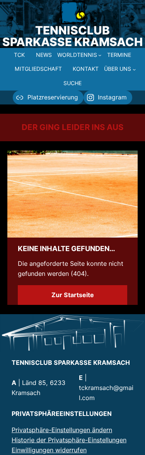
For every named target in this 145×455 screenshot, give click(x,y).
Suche (72, 83)
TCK (19, 54)
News (44, 54)
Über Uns (117, 68)
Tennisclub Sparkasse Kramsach (72, 36)
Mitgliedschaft (38, 68)
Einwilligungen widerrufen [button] (49, 450)
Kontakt (86, 68)
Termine (119, 54)
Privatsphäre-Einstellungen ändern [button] (62, 430)
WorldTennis (77, 54)
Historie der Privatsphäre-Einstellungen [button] (69, 440)
